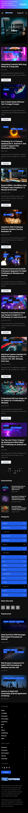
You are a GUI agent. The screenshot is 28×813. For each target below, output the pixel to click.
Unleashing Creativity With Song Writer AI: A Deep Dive (13, 65)
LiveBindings (18, 427)
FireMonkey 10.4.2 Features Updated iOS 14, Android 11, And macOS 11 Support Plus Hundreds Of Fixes (13, 144)
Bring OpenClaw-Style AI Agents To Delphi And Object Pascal (18, 487)
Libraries (3, 756)
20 (17, 470)
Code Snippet (20, 298)
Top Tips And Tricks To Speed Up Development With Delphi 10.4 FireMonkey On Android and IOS (13, 443)
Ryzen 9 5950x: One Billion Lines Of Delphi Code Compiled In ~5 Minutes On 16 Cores (14, 187)
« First (9, 468)
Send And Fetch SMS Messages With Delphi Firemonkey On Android (13, 637)
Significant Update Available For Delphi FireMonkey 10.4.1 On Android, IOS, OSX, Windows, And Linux (13, 357)
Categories (4, 747)
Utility (14, 590)
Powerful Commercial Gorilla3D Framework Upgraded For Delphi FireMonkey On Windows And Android (14, 272)
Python (14, 582)
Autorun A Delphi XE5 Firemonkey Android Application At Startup (14, 693)
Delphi (5, 50)
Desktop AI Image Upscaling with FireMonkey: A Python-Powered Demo (19, 508)
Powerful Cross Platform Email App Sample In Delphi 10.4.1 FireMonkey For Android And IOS (13, 315)
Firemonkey (12, 50)
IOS (20, 212)
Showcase (19, 50)
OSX (5, 214)
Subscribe (6, 772)
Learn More (23, 4)
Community (4, 758)
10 (15, 470)
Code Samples (5, 753)
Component (14, 540)
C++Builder (12, 254)
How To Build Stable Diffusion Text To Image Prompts (12, 103)
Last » (15, 473)
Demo (5, 256)
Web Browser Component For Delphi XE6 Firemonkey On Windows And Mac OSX (12, 665)
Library (14, 565)
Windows (6, 89)
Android (6, 254)
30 (19, 470)
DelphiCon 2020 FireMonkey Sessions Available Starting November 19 (12, 229)
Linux (14, 569)
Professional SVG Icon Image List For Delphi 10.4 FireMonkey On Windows (14, 400)
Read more (6, 80)
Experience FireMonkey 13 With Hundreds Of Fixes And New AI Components (19, 498)
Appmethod (14, 527)
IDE (10, 170)
